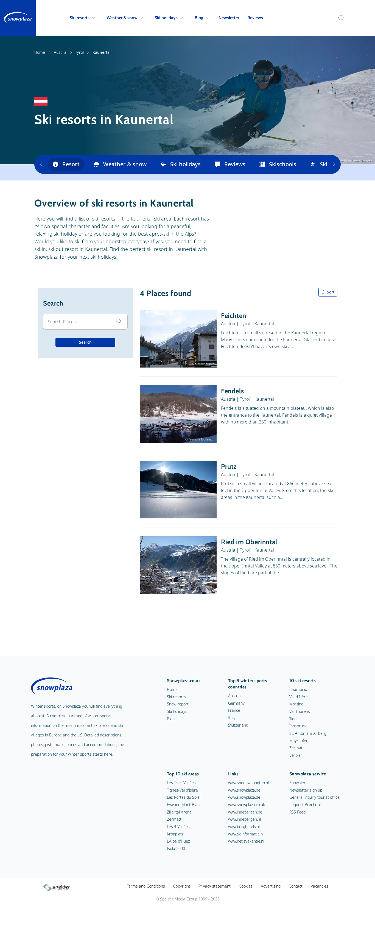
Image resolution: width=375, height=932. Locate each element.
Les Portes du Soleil (184, 797)
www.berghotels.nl (244, 826)
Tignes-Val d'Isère (182, 790)
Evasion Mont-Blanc (184, 804)
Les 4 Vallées (178, 826)
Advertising (271, 886)
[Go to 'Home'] (18, 18)
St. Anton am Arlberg (307, 733)
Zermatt (296, 747)
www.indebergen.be (245, 812)
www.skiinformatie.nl (246, 834)
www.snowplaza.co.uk (246, 804)
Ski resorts (79, 17)
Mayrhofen (298, 740)
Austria (60, 52)
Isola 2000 (176, 848)
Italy (232, 717)
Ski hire (329, 164)
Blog (199, 17)
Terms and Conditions (146, 886)
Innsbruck (298, 725)
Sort (330, 292)
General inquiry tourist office (314, 797)
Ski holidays (166, 17)
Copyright (181, 886)
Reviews (255, 17)
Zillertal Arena (179, 812)
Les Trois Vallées (181, 782)
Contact (296, 886)
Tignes (295, 718)
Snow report (178, 704)
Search (85, 342)
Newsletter (229, 17)
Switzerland (238, 725)
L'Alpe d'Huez (178, 841)
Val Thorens (299, 711)
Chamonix (298, 689)
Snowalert (298, 782)
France (234, 710)
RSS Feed (297, 812)
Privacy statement (214, 886)
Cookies (246, 886)
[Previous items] (41, 164)
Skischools (282, 164)
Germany (236, 703)
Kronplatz (175, 834)
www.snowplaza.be (244, 790)
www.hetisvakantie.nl (246, 841)
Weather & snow (122, 17)
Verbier (295, 755)
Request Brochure (305, 804)
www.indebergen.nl (244, 819)
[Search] (340, 18)
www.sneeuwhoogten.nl (248, 782)
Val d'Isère (298, 696)
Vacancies (319, 886)
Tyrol (79, 52)
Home (39, 52)
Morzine (296, 704)
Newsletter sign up (305, 790)
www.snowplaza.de (244, 797)
